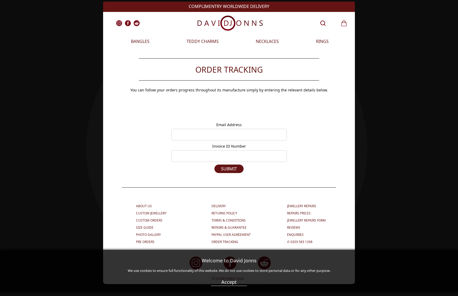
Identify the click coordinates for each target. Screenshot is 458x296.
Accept (229, 282)
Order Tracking (225, 242)
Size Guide (144, 227)
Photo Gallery (148, 234)
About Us (144, 206)
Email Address (229, 124)
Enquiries (295, 234)
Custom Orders (149, 220)
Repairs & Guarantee (229, 227)
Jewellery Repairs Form (306, 220)
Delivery (219, 206)
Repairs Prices (299, 213)
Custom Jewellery (151, 213)
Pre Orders (145, 242)
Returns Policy (224, 213)
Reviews (293, 227)
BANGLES (140, 41)
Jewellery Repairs (301, 206)
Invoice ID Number (229, 146)
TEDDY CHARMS (203, 41)
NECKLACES (267, 41)
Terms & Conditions (229, 220)
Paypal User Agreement (231, 234)
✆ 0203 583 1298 (299, 242)
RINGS (322, 41)
